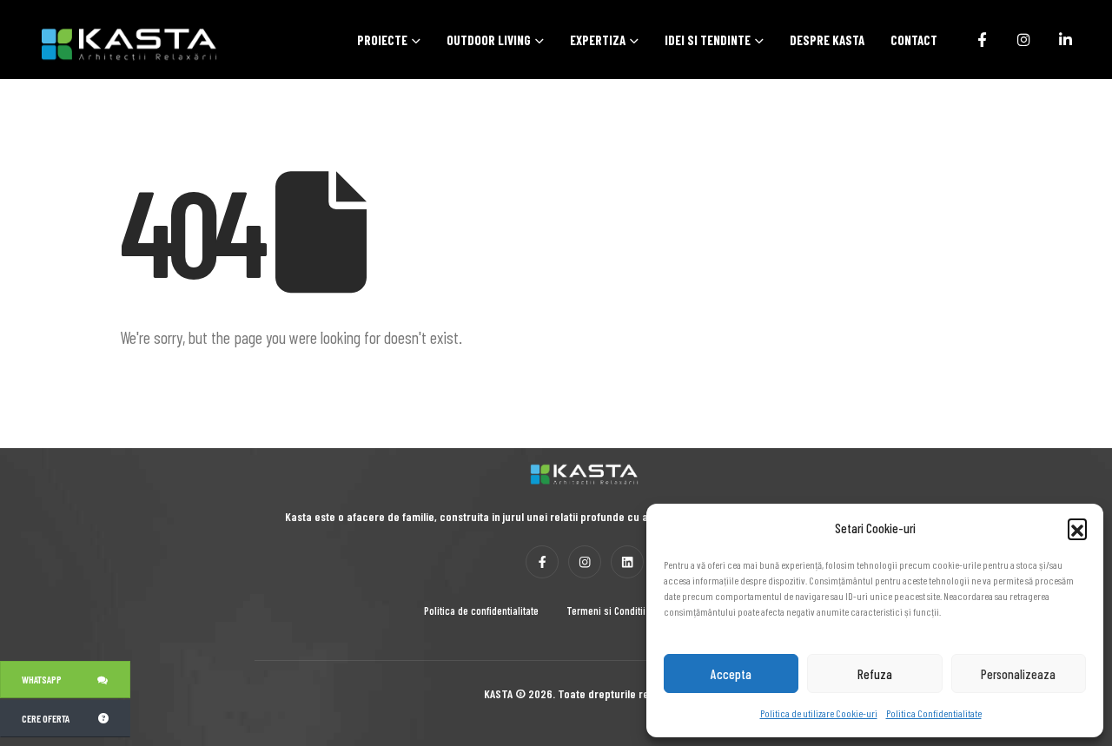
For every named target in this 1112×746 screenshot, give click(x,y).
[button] (1077, 528)
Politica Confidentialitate (934, 713)
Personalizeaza (1018, 674)
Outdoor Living (489, 40)
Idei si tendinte (708, 40)
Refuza (874, 674)
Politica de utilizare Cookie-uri (818, 713)
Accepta (731, 674)
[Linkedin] (627, 561)
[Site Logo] (108, 43)
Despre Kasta (827, 40)
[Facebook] (982, 39)
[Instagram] (1023, 39)
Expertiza (598, 40)
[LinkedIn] (1065, 39)
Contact (913, 40)
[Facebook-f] (542, 561)
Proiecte (382, 40)
